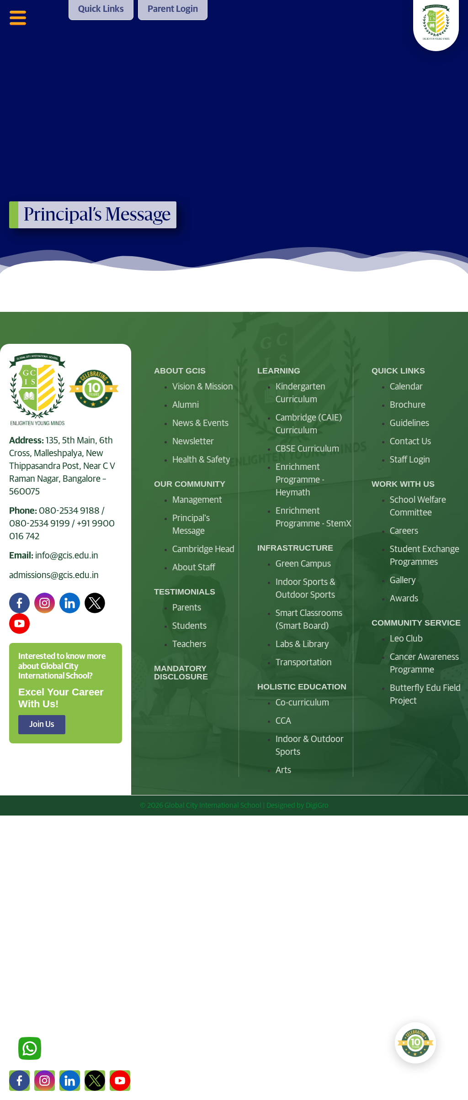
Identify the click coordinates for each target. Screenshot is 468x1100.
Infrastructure (39, 924)
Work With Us (38, 971)
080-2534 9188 (69, 511)
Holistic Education (47, 947)
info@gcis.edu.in (66, 555)
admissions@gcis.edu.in (54, 575)
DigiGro (317, 805)
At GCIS (25, 878)
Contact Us (32, 1017)
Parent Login (36, 1041)
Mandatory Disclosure (181, 672)
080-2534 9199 (39, 523)
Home (22, 854)
